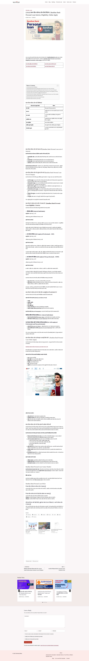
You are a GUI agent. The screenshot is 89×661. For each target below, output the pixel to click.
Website (54, 630)
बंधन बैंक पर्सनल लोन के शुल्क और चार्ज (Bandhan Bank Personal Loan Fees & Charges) (42, 89)
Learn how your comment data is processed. (49, 645)
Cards (64, 2)
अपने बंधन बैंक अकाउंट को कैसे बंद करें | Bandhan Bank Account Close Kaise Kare (25, 593)
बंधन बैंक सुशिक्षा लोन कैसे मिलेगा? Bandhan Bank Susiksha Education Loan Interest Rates (44, 530)
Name (26, 630)
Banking (53, 2)
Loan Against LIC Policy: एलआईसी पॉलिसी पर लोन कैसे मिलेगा (62, 593)
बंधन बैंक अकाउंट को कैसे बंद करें (50, 63)
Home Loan (69, 2)
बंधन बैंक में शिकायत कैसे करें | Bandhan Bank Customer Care (57, 568)
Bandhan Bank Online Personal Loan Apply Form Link (37, 346)
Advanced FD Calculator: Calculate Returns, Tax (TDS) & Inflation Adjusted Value (59, 655)
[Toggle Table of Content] (57, 85)
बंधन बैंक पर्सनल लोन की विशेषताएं (32, 87)
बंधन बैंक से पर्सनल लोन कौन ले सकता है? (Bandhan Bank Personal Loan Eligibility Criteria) (42, 91)
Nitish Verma (29, 17)
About (61, 652)
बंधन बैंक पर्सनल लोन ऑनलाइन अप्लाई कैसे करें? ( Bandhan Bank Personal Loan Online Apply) (42, 94)
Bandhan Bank (28, 561)
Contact (68, 658)
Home (46, 2)
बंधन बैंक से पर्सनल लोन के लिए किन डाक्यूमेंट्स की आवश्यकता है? (37, 92)
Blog (49, 2)
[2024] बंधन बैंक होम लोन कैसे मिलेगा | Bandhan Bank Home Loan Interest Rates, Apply (31, 530)
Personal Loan (59, 2)
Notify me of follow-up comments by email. (34, 636)
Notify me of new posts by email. (32, 639)
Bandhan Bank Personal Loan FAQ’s (34, 98)
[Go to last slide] (19, 590)
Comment (27, 616)
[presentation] (25, 584)
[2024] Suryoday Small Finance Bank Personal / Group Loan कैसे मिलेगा (44, 593)
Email (40, 630)
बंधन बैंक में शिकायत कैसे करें (50, 66)
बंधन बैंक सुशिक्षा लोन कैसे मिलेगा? (31, 63)
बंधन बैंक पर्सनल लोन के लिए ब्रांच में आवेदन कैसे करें (35, 95)
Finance (74, 2)
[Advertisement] (44, 49)
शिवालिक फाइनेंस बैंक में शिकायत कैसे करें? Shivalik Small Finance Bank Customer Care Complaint (33, 568)
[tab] (42, 602)
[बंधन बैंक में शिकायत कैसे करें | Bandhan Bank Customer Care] (57, 525)
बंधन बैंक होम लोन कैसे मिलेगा (31, 66)
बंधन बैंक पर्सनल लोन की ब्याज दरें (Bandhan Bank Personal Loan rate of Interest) (40, 88)
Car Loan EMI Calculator (60, 658)
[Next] (70, 590)
